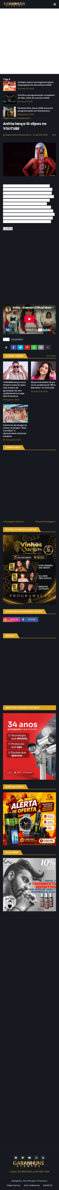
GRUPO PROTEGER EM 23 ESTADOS (22, 707)
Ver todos (51, 355)
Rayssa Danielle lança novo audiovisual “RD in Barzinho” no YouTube (43, 385)
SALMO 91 (47, 1185)
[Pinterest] (27, 347)
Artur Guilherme (32, 1185)
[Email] (41, 347)
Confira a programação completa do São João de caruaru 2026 (36, 96)
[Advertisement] (29, 41)
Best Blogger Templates (35, 1180)
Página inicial (9, 118)
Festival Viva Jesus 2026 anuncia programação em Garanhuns (35, 109)
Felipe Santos (13, 1185)
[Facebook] (14, 347)
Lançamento (24, 118)
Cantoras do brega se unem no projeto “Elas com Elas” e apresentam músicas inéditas (15, 431)
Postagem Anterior (14, 521)
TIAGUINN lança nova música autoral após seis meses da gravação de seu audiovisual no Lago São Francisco (14, 389)
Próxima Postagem (44, 521)
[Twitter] (20, 347)
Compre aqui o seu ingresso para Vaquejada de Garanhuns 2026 (35, 83)
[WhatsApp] (34, 347)
